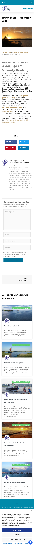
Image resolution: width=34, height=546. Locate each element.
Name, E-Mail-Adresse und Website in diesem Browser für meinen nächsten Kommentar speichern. (15, 254)
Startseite (4, 52)
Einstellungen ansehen (17, 540)
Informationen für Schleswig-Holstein (15, 121)
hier (6, 93)
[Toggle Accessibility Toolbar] (30, 542)
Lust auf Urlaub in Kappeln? (14, 363)
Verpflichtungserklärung (12, 108)
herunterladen (7, 111)
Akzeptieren (17, 530)
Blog (10, 52)
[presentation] (2, 2)
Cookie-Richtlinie (7, 543)
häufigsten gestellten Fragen (15, 97)
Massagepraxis (16, 507)
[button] (31, 511)
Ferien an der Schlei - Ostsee (20, 52)
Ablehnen (17, 535)
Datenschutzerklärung (18, 543)
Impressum (28, 543)
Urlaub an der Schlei (11, 326)
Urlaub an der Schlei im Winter (14, 482)
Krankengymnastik (26, 507)
